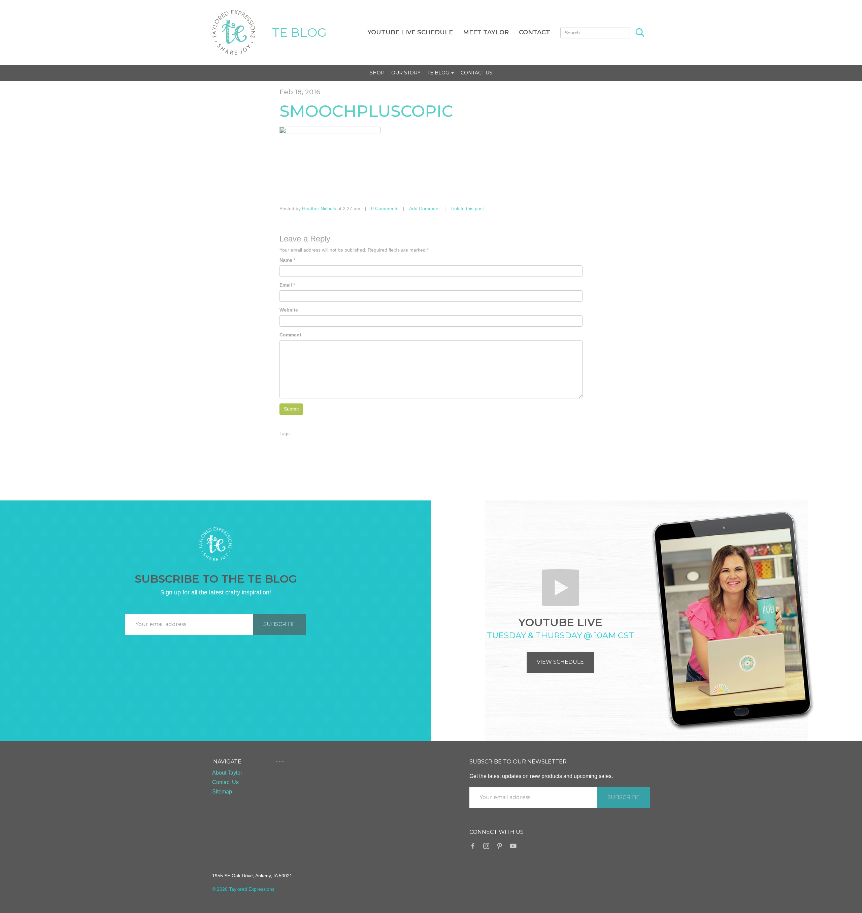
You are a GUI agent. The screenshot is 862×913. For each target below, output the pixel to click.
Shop (377, 73)
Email (285, 285)
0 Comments (384, 208)
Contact (534, 32)
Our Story (406, 73)
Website (288, 310)
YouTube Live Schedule (410, 32)
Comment (290, 334)
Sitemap (222, 791)
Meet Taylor (486, 32)
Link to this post (467, 208)
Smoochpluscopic (366, 111)
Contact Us (476, 73)
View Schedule (560, 662)
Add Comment (424, 208)
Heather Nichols (319, 208)
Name (285, 260)
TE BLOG (299, 32)
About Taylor (227, 773)
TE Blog (439, 73)
